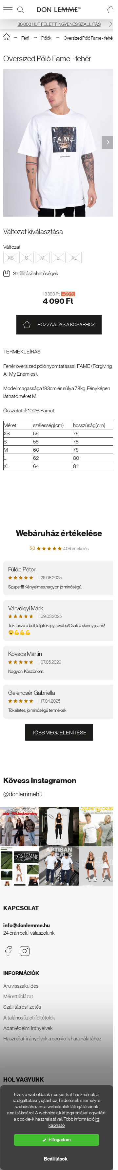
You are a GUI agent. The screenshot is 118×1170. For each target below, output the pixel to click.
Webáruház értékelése (59, 533)
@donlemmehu (22, 794)
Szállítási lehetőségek (35, 273)
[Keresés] (20, 10)
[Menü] (7, 9)
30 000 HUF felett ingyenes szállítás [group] (59, 24)
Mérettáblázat (18, 996)
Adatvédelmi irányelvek (28, 1028)
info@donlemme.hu (26, 925)
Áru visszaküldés (20, 986)
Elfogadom (60, 1140)
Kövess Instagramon (39, 780)
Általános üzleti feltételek (29, 1017)
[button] (110, 24)
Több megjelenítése (59, 732)
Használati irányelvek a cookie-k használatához (52, 1038)
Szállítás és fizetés (22, 1007)
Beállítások (56, 1159)
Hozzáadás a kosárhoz (66, 324)
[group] (59, 143)
